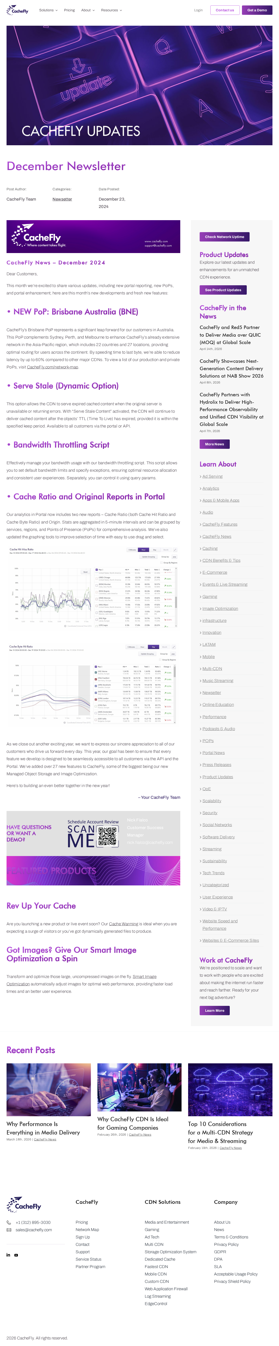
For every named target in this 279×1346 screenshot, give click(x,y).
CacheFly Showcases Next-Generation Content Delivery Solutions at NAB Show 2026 (232, 368)
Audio (207, 512)
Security (210, 813)
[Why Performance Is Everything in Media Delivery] (49, 1089)
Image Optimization (220, 608)
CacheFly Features (219, 524)
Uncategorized (215, 885)
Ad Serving (212, 476)
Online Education (218, 704)
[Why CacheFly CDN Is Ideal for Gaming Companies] (139, 1087)
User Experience (217, 897)
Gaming (209, 596)
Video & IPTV (214, 909)
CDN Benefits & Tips (221, 560)
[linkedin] (8, 1255)
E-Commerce (214, 572)
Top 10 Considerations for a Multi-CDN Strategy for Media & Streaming (220, 1132)
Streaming (211, 849)
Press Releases (216, 764)
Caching (210, 548)
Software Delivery (218, 837)
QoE (206, 789)
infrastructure (214, 620)
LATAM (209, 644)
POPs (208, 740)
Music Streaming (217, 680)
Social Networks (217, 824)
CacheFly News (216, 536)
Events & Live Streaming (225, 584)
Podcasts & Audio (218, 728)
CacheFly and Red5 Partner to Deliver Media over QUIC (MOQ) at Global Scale (230, 334)
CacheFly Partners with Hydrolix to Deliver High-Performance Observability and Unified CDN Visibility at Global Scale (232, 409)
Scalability (211, 801)
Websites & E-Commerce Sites (230, 940)
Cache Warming (123, 924)
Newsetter (62, 199)
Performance (214, 716)
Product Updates (217, 777)
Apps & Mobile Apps (221, 500)
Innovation (211, 632)
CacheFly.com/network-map (52, 367)
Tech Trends (213, 873)
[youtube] (16, 1255)
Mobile (208, 656)
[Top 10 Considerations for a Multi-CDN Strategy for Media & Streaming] (230, 1089)
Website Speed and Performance (220, 925)
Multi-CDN (212, 668)
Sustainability (214, 861)
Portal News (213, 752)
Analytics (210, 488)
